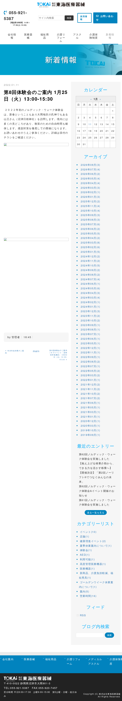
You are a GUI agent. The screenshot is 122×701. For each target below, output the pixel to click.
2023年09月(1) (90, 325)
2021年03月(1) (90, 412)
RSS (83, 615)
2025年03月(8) (90, 242)
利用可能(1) (87, 559)
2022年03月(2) (90, 375)
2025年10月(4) (90, 210)
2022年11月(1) (90, 352)
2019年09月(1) (90, 435)
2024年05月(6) (90, 288)
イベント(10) (88, 532)
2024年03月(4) (90, 297)
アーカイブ (95, 156)
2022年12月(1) (90, 348)
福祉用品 (45, 36)
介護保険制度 (93, 36)
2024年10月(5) (90, 265)
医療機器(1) (87, 568)
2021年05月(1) (90, 407)
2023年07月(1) (90, 334)
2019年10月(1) (90, 430)
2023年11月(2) (90, 316)
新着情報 (110, 36)
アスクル (77, 36)
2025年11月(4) (90, 206)
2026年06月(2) (90, 174)
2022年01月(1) (90, 380)
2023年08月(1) (90, 329)
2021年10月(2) (90, 393)
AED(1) (85, 555)
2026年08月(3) (90, 165)
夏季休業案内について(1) (96, 545)
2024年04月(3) (90, 293)
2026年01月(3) (90, 197)
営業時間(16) (88, 596)
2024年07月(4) (90, 279)
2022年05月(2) (90, 371)
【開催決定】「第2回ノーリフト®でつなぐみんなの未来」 (96, 477)
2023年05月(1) (90, 343)
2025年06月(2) (90, 229)
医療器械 (28, 36)
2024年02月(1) (90, 302)
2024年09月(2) (90, 270)
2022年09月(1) (90, 357)
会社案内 (8, 659)
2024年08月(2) (90, 274)
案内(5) (84, 591)
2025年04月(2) (90, 238)
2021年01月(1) (90, 416)
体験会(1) (86, 550)
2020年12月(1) (90, 421)
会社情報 (12, 36)
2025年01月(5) (90, 252)
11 (90, 124)
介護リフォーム (61, 38)
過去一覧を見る (95, 512)
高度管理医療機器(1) (93, 564)
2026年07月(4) (90, 169)
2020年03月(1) (90, 425)
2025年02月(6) (90, 247)
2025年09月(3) (90, 215)
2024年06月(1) (90, 283)
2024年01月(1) (90, 306)
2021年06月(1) (90, 403)
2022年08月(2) (90, 361)
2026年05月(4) (90, 178)
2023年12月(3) (90, 311)
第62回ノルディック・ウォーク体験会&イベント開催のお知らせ (97, 490)
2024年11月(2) (90, 261)
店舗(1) (84, 536)
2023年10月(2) (90, 320)
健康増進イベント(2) (93, 541)
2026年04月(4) (90, 183)
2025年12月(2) (90, 201)
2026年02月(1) (90, 192)
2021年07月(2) (90, 398)
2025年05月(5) (90, 233)
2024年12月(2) (90, 256)
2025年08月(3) (90, 219)
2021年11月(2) (90, 389)
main (36, 351)
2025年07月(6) (90, 224)
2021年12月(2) (90, 384)
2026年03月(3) (90, 187)
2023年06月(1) (90, 338)
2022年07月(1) (90, 366)
